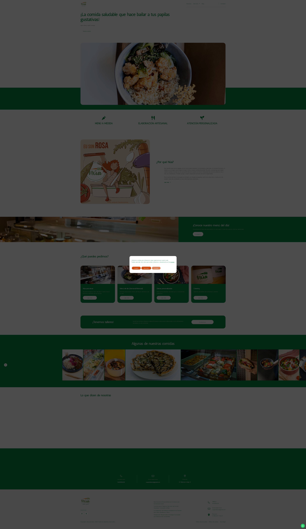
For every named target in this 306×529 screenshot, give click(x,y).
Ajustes (156, 268)
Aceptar (136, 268)
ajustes (172, 262)
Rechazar (146, 268)
